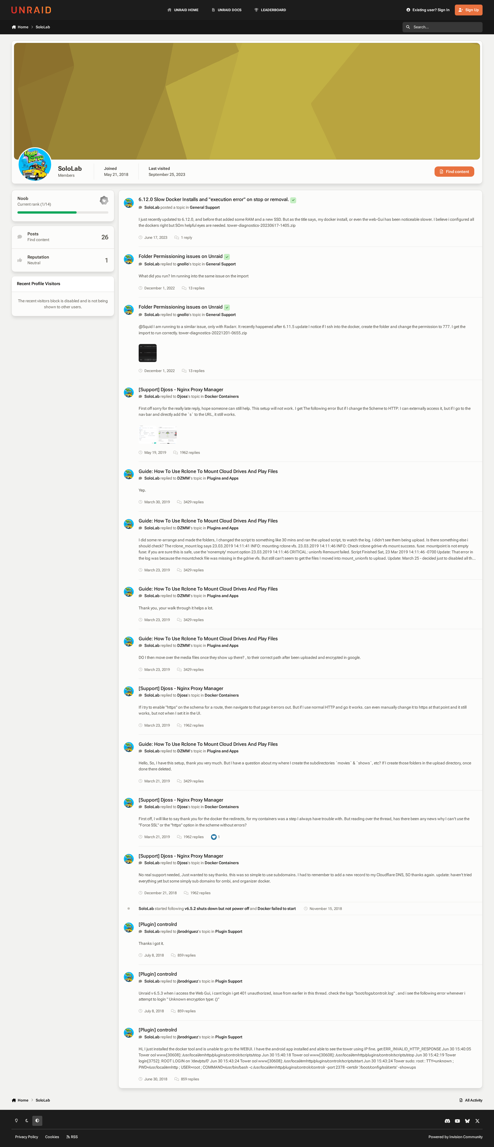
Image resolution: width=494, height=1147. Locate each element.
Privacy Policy (26, 1137)
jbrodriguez (187, 931)
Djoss (182, 396)
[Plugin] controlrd (158, 924)
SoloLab (152, 207)
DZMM (183, 478)
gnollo (183, 264)
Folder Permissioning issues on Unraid (181, 256)
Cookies (52, 1137)
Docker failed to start (277, 908)
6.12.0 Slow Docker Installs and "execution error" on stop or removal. (214, 199)
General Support (205, 207)
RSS (74, 1137)
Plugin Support (228, 931)
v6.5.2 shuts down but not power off (217, 908)
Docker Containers (222, 396)
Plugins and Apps (222, 478)
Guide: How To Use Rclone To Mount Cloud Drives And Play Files (208, 471)
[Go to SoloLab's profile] (129, 203)
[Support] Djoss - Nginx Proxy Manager (181, 389)
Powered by (456, 1137)
